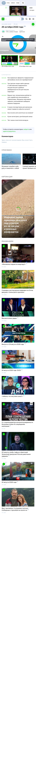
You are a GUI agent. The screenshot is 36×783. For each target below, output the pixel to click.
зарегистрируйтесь (9, 131)
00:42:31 (4, 116)
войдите (26, 129)
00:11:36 (4, 107)
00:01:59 (4, 77)
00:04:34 (4, 83)
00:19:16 (4, 113)
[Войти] (30, 19)
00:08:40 (4, 95)
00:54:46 (4, 120)
